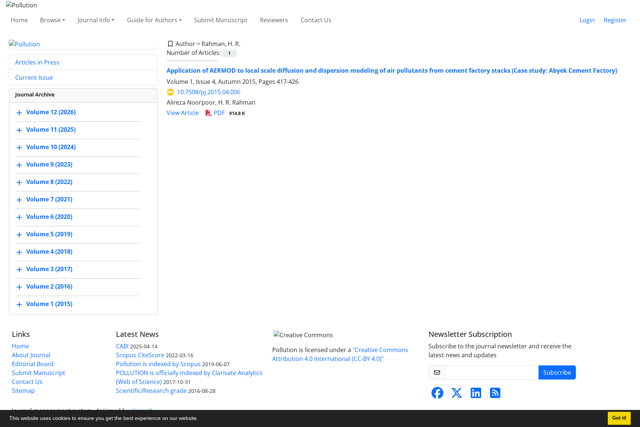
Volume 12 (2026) (51, 112)
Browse (50, 20)
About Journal (31, 355)
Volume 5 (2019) (49, 234)
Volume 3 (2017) (49, 269)
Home (19, 20)
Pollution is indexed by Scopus (158, 364)
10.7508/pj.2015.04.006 (208, 92)
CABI (122, 346)
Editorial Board (33, 364)
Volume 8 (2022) (49, 182)
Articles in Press (37, 62)
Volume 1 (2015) (49, 304)
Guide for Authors (152, 20)
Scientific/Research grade (151, 391)
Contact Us (316, 20)
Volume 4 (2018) (49, 252)
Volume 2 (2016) (49, 287)
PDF (228, 113)
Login (587, 20)
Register (615, 20)
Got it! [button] (619, 418)
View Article (183, 113)
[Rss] (495, 395)
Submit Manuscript (220, 20)
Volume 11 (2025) (51, 130)
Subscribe (557, 372)
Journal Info (94, 20)
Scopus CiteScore (140, 355)
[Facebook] (437, 395)
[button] (201, 419)
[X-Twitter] (457, 395)
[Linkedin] (476, 395)
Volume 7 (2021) (49, 200)
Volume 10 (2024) (51, 147)
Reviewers (274, 20)
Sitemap (23, 391)
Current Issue (34, 77)
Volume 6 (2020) (49, 217)
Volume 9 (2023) (49, 165)
